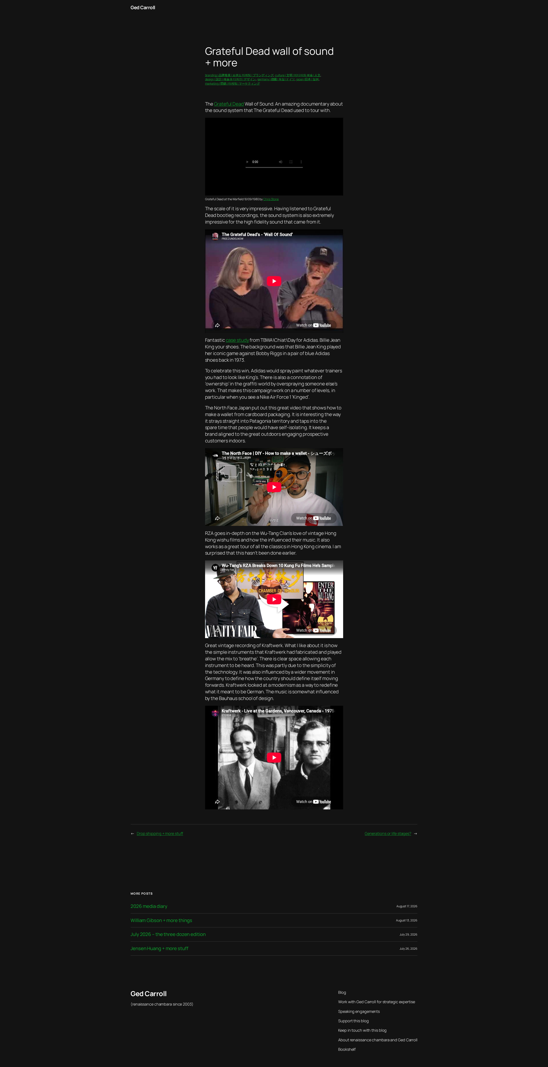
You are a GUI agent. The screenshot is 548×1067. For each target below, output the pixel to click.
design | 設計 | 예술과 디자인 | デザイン (230, 79)
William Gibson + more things (161, 920)
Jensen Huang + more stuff (159, 948)
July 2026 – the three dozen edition (168, 934)
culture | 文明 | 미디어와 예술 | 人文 (297, 75)
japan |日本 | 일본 (307, 79)
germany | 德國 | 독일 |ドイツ (276, 79)
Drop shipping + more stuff (160, 833)
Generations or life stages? (388, 833)
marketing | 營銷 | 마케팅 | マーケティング (232, 83)
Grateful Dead (229, 104)
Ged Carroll (143, 7)
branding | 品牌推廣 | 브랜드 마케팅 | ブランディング (239, 75)
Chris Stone (271, 199)
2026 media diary (149, 906)
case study (237, 340)
